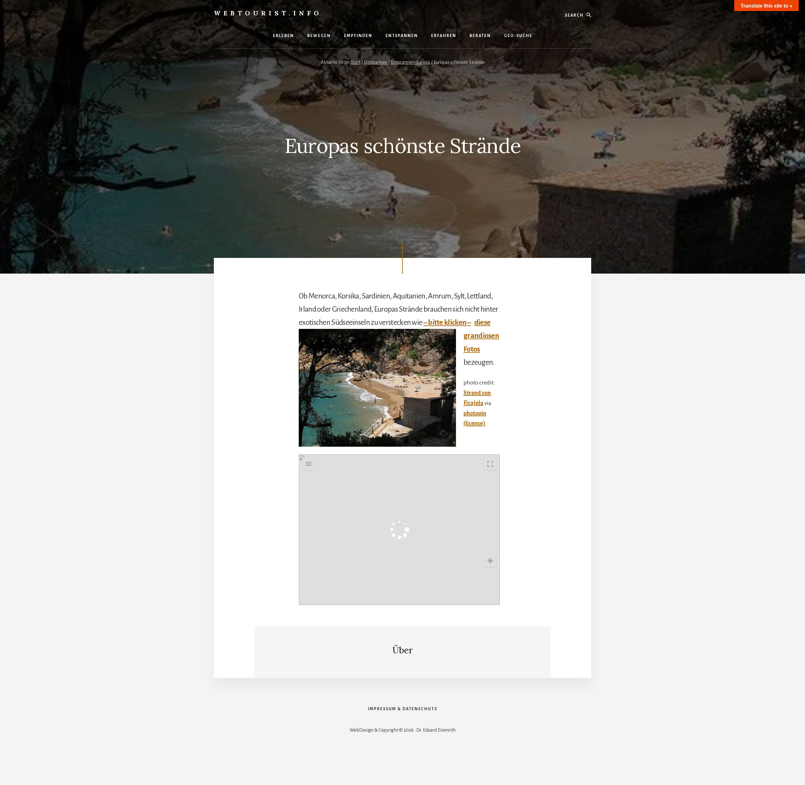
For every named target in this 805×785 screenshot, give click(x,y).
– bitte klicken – (447, 322)
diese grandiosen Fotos (481, 335)
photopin (475, 413)
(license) (474, 423)
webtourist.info (268, 13)
